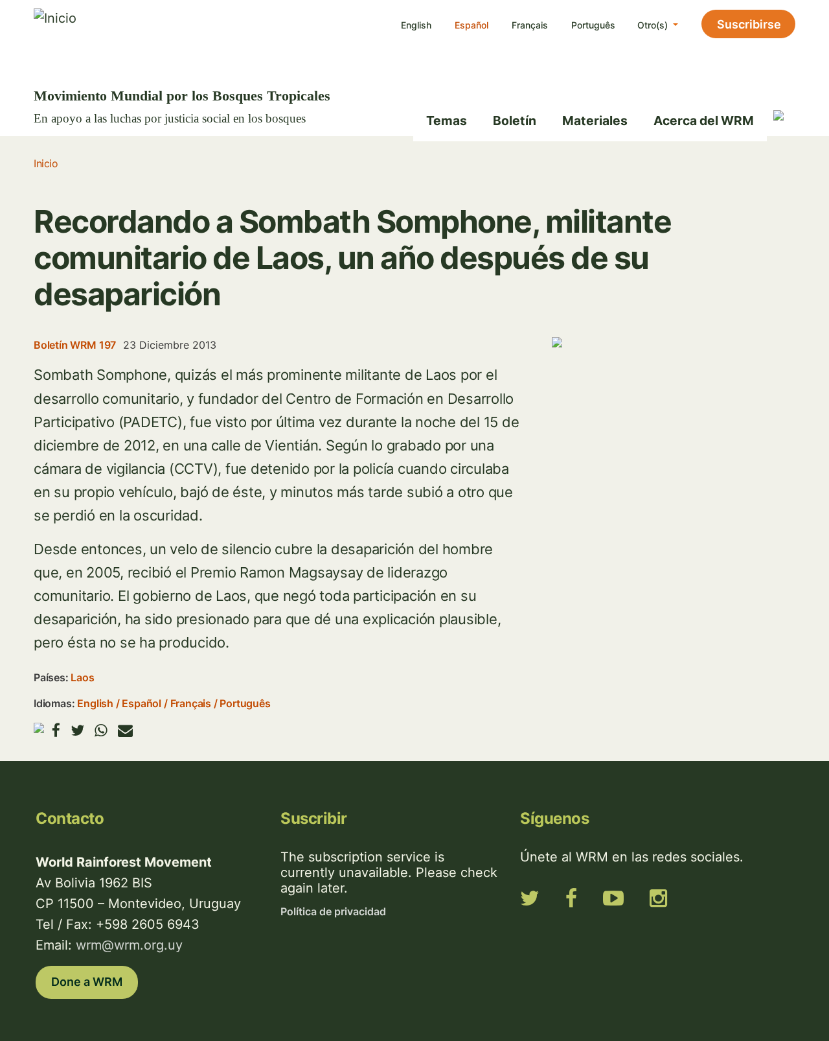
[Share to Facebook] (56, 730)
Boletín (514, 120)
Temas (446, 120)
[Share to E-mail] (125, 730)
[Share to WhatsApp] (101, 730)
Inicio (46, 163)
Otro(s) (653, 24)
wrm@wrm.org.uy (129, 945)
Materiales (595, 120)
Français (530, 24)
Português (593, 24)
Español (471, 24)
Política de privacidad (333, 911)
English (416, 24)
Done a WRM (86, 981)
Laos (82, 677)
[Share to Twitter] (77, 730)
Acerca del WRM (703, 120)
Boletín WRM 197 (75, 344)
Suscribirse (749, 24)
